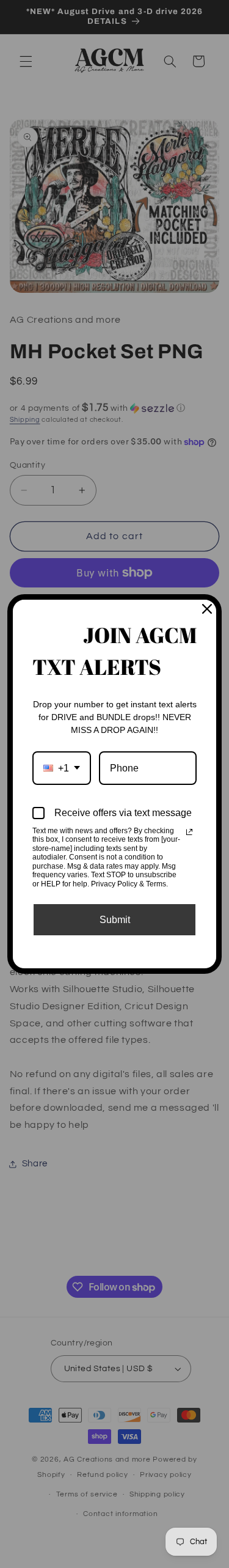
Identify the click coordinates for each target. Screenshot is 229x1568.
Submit (115, 920)
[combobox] (61, 768)
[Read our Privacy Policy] (189, 832)
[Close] (207, 609)
